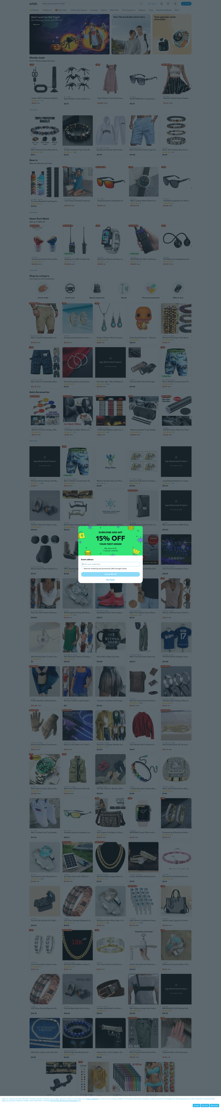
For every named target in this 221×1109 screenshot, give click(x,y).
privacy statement (92, 1099)
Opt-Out (205, 1105)
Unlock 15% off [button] (110, 574)
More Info (214, 1105)
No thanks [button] (110, 580)
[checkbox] (82, 568)
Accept (196, 1105)
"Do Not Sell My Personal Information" (64, 1101)
